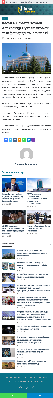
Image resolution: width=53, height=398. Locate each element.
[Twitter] (10, 140)
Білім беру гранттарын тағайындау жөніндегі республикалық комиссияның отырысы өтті (33, 340)
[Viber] (33, 140)
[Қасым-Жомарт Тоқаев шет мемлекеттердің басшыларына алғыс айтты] (8, 254)
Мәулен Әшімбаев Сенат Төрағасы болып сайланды (38, 228)
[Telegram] (29, 140)
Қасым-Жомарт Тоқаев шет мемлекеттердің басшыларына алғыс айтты (32, 253)
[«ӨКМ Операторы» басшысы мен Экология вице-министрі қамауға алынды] (14, 217)
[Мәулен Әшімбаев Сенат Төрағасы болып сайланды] (39, 217)
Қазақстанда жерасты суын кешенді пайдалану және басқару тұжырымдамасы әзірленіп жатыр (34, 288)
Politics (5, 18)
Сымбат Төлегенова (12, 38)
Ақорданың (7, 97)
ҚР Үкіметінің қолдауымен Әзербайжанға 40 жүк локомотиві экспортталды (37, 199)
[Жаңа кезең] (26, 10)
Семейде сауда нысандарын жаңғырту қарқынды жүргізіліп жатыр (32, 265)
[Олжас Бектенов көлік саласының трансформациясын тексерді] (8, 277)
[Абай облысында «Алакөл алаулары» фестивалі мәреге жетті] (8, 329)
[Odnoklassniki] (19, 140)
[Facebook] (6, 140)
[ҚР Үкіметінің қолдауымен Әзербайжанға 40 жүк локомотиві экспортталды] (39, 185)
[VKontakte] (15, 140)
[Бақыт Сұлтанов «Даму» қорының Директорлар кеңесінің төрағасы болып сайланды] (14, 185)
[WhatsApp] (24, 140)
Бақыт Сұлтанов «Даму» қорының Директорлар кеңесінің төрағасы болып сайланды (12, 197)
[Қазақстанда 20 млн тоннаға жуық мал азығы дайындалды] (8, 364)
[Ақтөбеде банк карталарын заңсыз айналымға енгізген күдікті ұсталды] (8, 352)
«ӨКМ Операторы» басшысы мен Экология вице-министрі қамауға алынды (13, 229)
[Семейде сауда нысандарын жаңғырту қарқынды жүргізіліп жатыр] (8, 265)
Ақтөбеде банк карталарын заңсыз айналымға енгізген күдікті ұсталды (33, 352)
